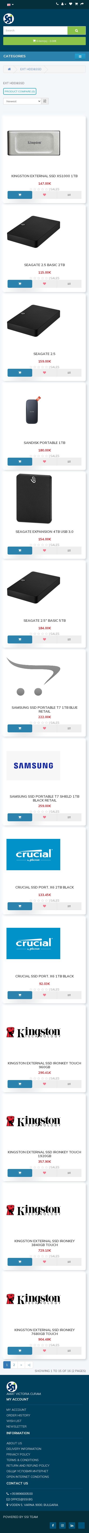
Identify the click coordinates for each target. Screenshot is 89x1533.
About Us (14, 1443)
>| (29, 1365)
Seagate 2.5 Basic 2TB (44, 265)
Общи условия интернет (27, 1471)
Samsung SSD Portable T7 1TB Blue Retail (45, 709)
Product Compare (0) (20, 91)
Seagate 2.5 (44, 354)
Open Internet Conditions (27, 1477)
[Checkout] (82, 4)
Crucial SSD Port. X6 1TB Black (44, 976)
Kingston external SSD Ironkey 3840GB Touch (44, 1243)
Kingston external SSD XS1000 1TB (44, 176)
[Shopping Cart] (76, 4)
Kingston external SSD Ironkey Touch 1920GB (44, 1154)
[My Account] (63, 4)
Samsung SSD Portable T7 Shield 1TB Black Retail (44, 798)
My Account (16, 1410)
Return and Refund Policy (27, 1465)
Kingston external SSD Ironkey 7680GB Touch (44, 1332)
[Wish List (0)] (70, 4)
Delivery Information (23, 1449)
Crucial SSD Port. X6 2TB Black (44, 887)
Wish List (14, 1421)
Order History (18, 1415)
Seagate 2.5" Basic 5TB (45, 620)
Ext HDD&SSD (30, 69)
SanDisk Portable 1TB (44, 442)
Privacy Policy (18, 1454)
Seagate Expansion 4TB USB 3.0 (44, 531)
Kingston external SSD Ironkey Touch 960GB (44, 1065)
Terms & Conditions (22, 1460)
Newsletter (16, 1426)
